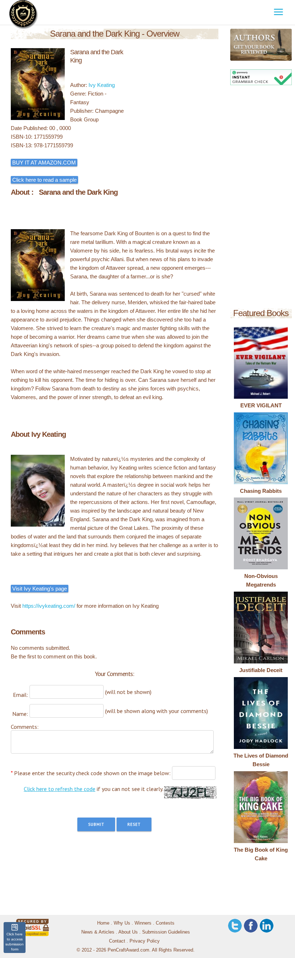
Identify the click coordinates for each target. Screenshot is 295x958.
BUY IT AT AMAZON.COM (44, 162)
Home (103, 923)
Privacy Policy (145, 941)
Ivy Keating (101, 85)
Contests (165, 923)
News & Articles (97, 932)
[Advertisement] (261, 198)
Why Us (122, 923)
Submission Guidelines (166, 932)
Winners (143, 923)
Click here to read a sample (44, 180)
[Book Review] (235, 45)
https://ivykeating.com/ (48, 606)
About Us (128, 932)
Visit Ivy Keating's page (39, 589)
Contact (117, 941)
